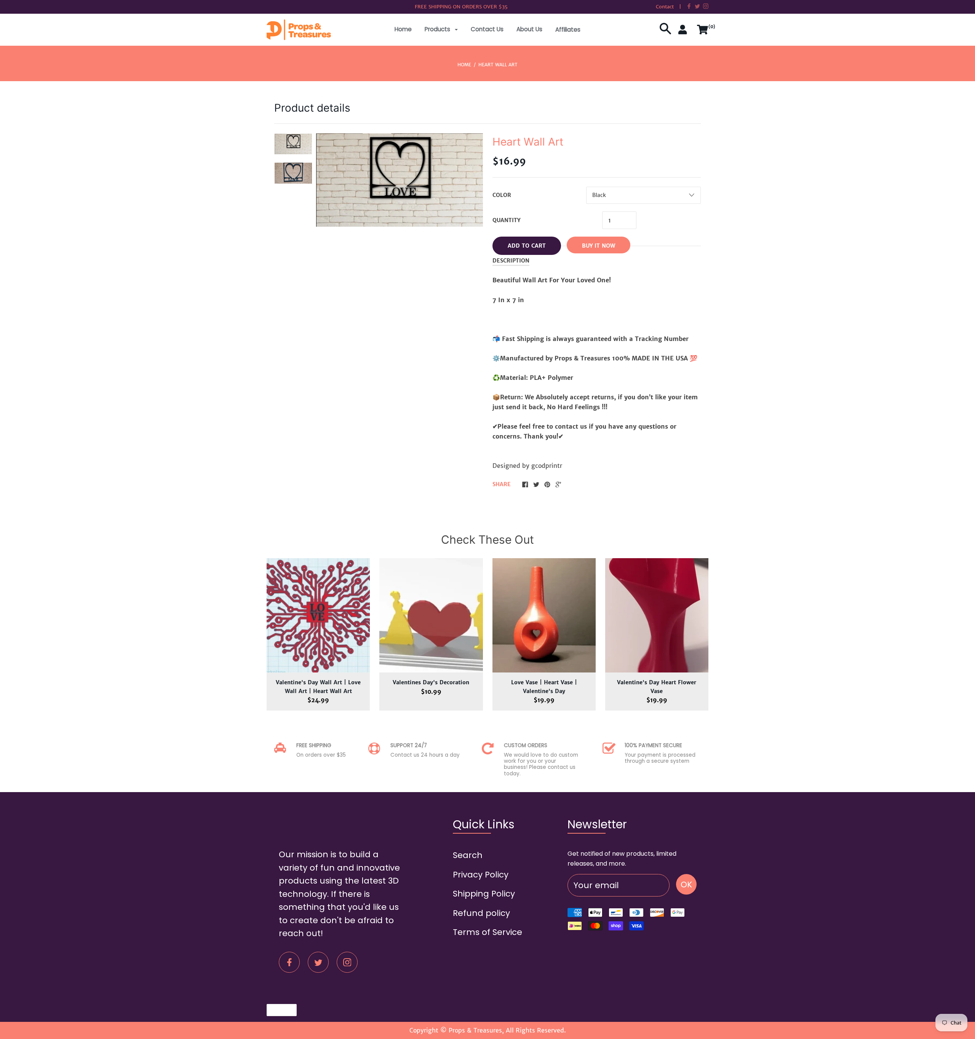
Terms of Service (487, 932)
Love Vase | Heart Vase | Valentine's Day (544, 686)
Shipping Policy (484, 894)
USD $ (278, 1010)
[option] (293, 144)
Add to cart (527, 245)
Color (501, 195)
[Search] (665, 32)
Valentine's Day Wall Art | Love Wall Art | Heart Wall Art (318, 686)
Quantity (506, 220)
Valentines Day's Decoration (431, 682)
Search (468, 855)
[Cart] (702, 32)
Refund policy (481, 913)
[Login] (684, 32)
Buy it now (598, 245)
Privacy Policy (480, 875)
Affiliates (567, 30)
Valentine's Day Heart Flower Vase (656, 686)
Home (403, 29)
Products (438, 29)
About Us (529, 29)
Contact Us (487, 29)
